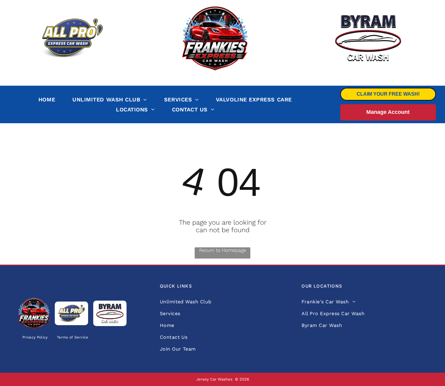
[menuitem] (53, 99)
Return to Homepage (222, 250)
